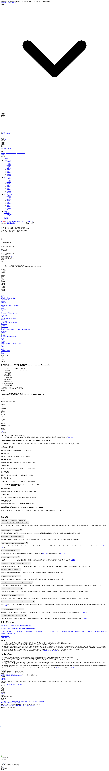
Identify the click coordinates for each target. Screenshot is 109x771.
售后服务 (70, 437)
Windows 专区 (7, 160)
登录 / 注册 (3, 2)
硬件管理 (9, 172)
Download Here (4, 605)
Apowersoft (9, 214)
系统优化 (9, 174)
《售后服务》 (54, 650)
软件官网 (44, 553)
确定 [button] (4, 673)
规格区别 (3, 412)
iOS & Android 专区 (8, 194)
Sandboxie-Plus (9, 153)
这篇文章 (62, 553)
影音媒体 (9, 166)
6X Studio (21, 701)
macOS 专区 (7, 177)
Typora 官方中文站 (32, 701)
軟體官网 (73, 560)
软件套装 (6, 218)
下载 (2, 431)
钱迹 (2, 702)
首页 (2, 221)
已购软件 (14, 2)
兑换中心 (19, 675)
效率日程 (9, 165)
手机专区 (30, 221)
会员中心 (9, 2)
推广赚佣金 (14, 675)
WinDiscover (41, 701)
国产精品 (6, 217)
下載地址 (85, 618)
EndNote (19, 153)
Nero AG (9, 215)
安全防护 (9, 175)
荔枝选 (12, 221)
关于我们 (3, 675)
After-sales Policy (72, 667)
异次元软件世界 (5, 701)
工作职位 (8, 675)
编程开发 (9, 171)
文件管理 (9, 161)
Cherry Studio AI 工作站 (14, 702)
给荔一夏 (12, 223)
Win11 (14, 153)
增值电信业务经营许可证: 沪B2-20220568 (24, 705)
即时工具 (5, 702)
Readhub (16, 701)
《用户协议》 (46, 650)
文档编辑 (9, 163)
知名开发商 (6, 213)
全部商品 (6, 158)
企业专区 (6, 211)
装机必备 (7, 221)
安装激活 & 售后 (21, 520)
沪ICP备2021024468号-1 (7, 705)
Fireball (25, 701)
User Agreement (59, 667)
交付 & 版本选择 (13, 520)
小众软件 (11, 701)
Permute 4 (3, 153)
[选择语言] (2, 139)
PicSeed (23, 153)
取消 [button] (2, 673)
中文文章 (3, 678)
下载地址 (84, 612)
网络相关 (9, 169)
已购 (5, 139)
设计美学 (9, 168)
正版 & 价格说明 (4, 520)
